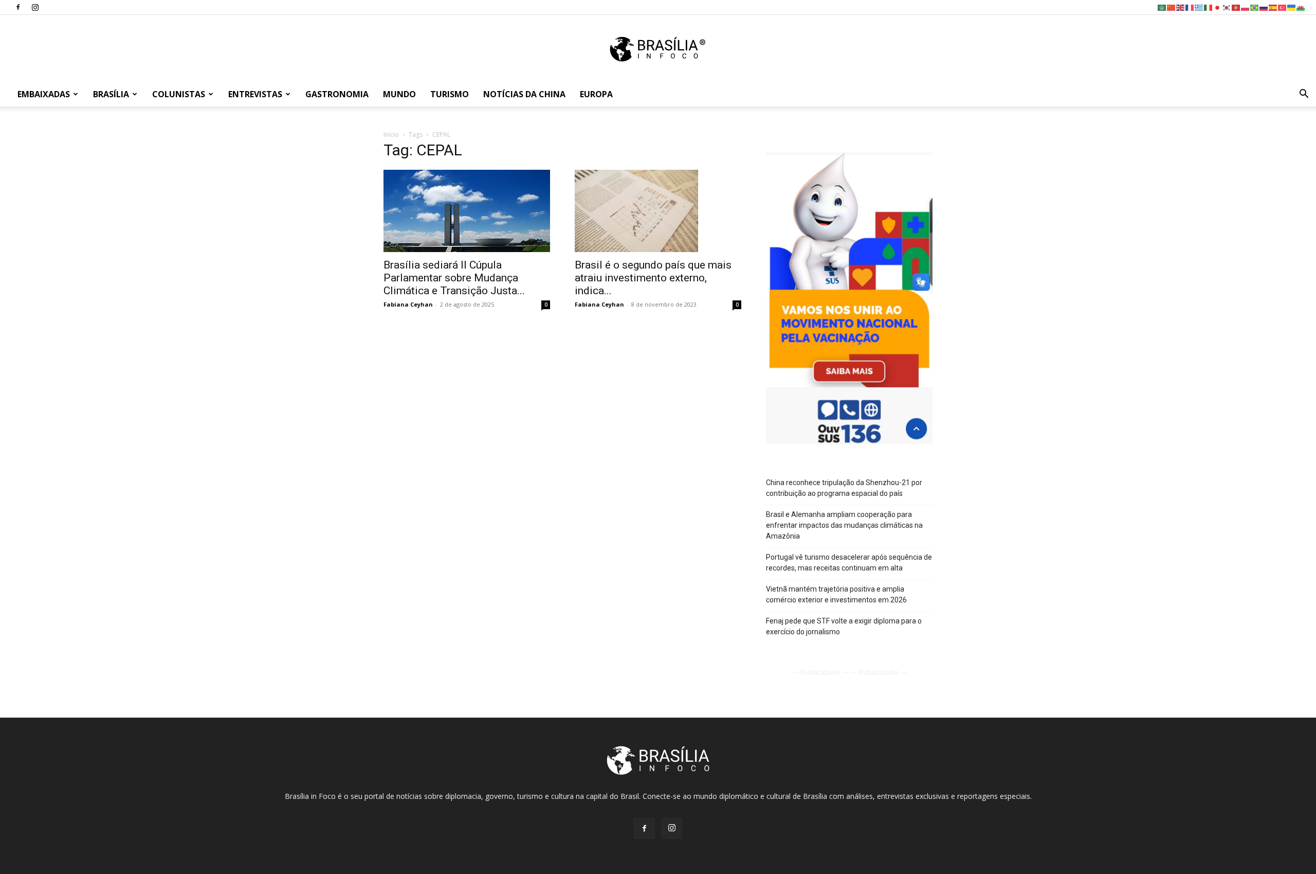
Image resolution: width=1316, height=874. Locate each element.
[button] (1303, 95)
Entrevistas (255, 94)
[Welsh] (1301, 7)
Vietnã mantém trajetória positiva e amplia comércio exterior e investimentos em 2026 (836, 594)
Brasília (111, 94)
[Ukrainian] (1291, 7)
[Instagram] (35, 7)
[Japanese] (1217, 7)
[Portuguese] (1254, 7)
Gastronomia (337, 94)
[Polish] (1245, 7)
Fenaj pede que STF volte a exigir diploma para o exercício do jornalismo (844, 626)
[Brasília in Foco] (658, 49)
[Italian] (1208, 7)
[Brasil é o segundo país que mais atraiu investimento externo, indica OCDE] (658, 211)
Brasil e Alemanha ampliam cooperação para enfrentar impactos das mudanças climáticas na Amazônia (844, 525)
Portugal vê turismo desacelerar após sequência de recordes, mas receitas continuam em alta (849, 562)
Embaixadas (43, 94)
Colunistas (178, 94)
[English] (1180, 7)
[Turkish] (1282, 7)
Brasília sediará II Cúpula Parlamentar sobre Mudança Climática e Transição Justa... (454, 278)
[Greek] (1199, 7)
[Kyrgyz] (1236, 7)
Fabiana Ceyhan (408, 304)
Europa (596, 94)
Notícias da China (524, 94)
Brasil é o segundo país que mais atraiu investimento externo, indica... (653, 278)
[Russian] (1264, 7)
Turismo (449, 94)
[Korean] (1227, 7)
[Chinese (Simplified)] (1171, 7)
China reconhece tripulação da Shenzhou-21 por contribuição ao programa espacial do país (844, 487)
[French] (1190, 7)
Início (391, 134)
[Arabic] (1162, 7)
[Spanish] (1273, 7)
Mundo (399, 94)
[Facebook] (18, 7)
